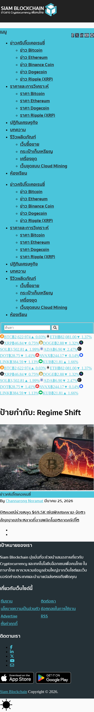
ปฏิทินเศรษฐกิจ (24, 122)
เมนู (3, 31)
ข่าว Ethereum (34, 57)
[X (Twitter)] (12, 656)
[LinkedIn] (12, 652)
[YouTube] (12, 661)
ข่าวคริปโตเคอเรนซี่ (27, 43)
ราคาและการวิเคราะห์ (29, 86)
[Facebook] (11, 647)
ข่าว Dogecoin (33, 72)
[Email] (12, 665)
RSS (44, 616)
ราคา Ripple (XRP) (37, 115)
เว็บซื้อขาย (29, 144)
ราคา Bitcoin (32, 93)
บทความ (18, 129)
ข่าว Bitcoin (31, 50)
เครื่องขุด (28, 158)
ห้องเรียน (18, 173)
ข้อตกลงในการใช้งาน (58, 608)
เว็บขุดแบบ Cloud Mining (43, 166)
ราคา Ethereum (35, 101)
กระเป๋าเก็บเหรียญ (36, 151)
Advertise (9, 616)
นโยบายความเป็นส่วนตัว (20, 608)
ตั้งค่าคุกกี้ (9, 623)
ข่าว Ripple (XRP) (36, 79)
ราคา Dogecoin (34, 108)
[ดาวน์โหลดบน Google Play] (53, 678)
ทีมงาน (7, 601)
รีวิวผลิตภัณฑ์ (23, 137)
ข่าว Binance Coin (37, 64)
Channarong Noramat (24, 501)
